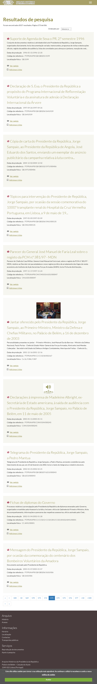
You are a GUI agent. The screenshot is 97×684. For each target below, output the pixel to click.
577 (76, 598)
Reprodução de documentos (13, 649)
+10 (82, 598)
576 (70, 598)
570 (33, 598)
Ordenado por (53, 29)
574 (57, 598)
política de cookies (48, 675)
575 (64, 598)
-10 (21, 598)
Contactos (6, 637)
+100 (89, 598)
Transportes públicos (10, 640)
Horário (5, 631)
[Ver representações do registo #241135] (48, 388)
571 (39, 598)
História (5, 619)
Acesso (4, 622)
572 (45, 598)
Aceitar (48, 680)
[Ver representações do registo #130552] (48, 310)
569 (27, 598)
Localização (6, 634)
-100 (15, 598)
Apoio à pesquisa (8, 652)
